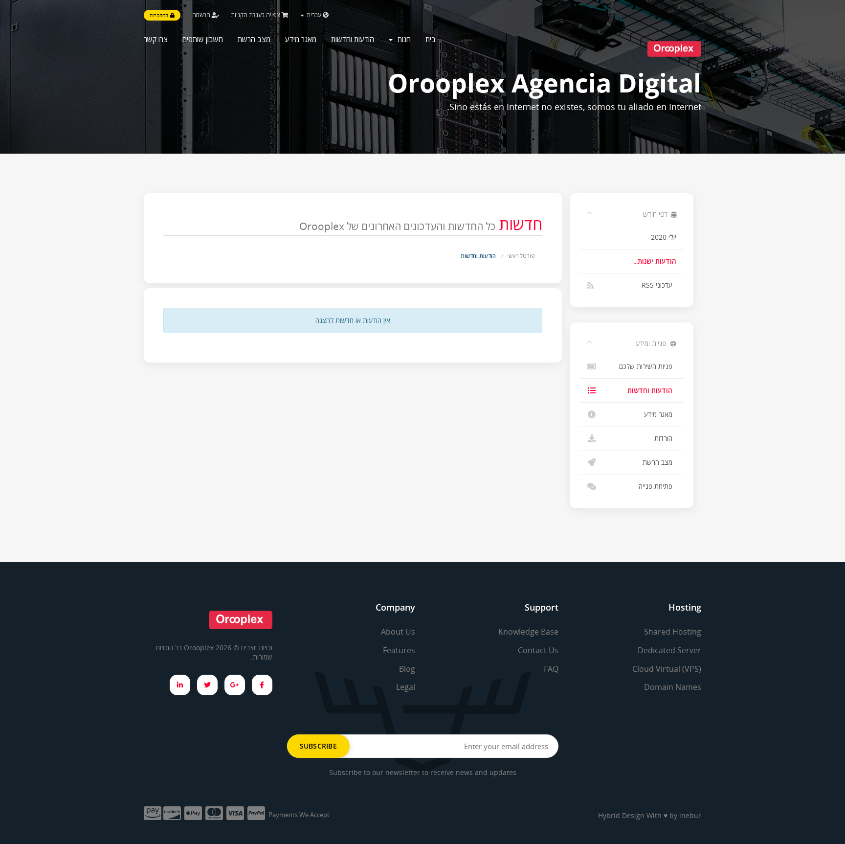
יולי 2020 (663, 237)
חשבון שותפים (202, 39)
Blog (407, 668)
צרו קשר (156, 39)
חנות (402, 39)
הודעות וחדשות (352, 39)
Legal (405, 687)
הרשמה (202, 15)
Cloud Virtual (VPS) (666, 668)
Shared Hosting (672, 631)
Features (399, 650)
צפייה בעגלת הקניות (256, 15)
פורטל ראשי (521, 255)
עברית (314, 15)
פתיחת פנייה (657, 486)
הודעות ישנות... (654, 261)
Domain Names (672, 687)
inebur (690, 815)
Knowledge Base (528, 631)
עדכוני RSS (659, 285)
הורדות (665, 438)
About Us (398, 631)
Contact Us (538, 650)
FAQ (551, 668)
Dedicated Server (669, 650)
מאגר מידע (300, 39)
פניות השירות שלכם (647, 366)
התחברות (160, 15)
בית (430, 39)
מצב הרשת (254, 39)
